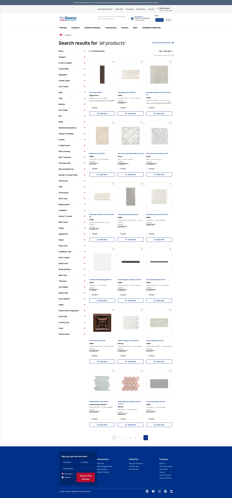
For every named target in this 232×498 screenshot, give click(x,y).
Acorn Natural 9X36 (95, 92)
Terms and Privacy (165, 478)
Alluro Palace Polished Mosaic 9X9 (157, 153)
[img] (172, 55)
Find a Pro (151, 9)
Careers (162, 472)
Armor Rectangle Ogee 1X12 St (155, 279)
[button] (163, 8)
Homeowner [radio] (159, 20)
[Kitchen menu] (129, 28)
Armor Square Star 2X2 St (97, 340)
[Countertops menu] (117, 28)
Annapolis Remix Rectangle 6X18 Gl (100, 279)
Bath (135, 28)
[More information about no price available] (113, 100)
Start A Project (102, 469)
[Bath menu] (138, 28)
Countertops (111, 28)
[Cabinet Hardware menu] (101, 28)
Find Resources (140, 9)
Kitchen (124, 28)
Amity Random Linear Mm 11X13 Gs (157, 214)
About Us (162, 463)
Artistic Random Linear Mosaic (98, 401)
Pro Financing (133, 469)
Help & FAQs (119, 9)
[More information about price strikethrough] (126, 103)
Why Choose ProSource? (105, 9)
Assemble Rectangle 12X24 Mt (155, 401)
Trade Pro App (134, 466)
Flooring (63, 28)
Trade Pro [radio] (168, 20)
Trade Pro (67, 477)
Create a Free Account (86, 477)
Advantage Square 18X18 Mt (126, 92)
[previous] (114, 437)
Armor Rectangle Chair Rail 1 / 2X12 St (129, 279)
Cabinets (75, 28)
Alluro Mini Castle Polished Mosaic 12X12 (130, 153)
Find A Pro (100, 463)
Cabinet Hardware (92, 28)
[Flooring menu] (67, 28)
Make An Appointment (104, 466)
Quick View (103, 113)
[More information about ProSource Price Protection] (172, 42)
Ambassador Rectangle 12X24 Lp (128, 214)
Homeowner (68, 474)
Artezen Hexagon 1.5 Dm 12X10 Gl (128, 340)
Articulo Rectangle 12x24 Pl (154, 340)
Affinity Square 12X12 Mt (97, 153)
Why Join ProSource (136, 463)
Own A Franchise (165, 475)
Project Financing (103, 472)
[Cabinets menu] (80, 28)
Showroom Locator (166, 466)
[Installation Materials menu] (161, 28)
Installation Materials (151, 28)
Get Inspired (129, 9)
